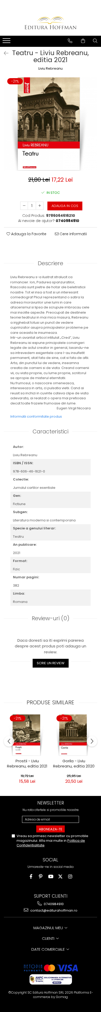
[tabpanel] (50, 124)
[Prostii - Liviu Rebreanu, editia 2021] (27, 735)
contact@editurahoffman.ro (53, 910)
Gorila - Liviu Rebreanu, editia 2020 (74, 763)
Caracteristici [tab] (50, 431)
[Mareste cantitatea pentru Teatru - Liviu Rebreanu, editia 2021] (40, 206)
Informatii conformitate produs (36, 416)
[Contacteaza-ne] (70, 41)
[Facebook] (30, 876)
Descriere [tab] (50, 263)
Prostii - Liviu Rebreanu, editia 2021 (27, 763)
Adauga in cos (65, 205)
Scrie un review (50, 663)
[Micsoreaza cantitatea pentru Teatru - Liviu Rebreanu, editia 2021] (24, 206)
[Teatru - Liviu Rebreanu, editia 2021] (50, 124)
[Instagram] (70, 876)
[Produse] (7, 42)
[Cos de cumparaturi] (83, 41)
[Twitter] (60, 876)
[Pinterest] (40, 876)
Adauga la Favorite (28, 234)
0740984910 (53, 904)
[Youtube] (50, 876)
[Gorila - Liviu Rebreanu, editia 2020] (74, 735)
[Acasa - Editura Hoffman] (50, 23)
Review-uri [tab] (50, 618)
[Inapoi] (4, 53)
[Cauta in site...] (95, 41)
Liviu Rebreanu (50, 68)
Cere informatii (73, 234)
